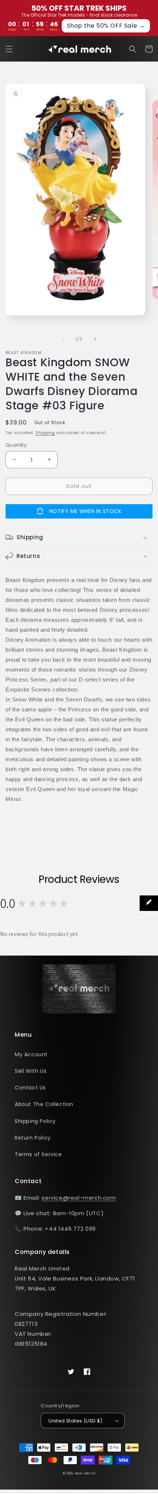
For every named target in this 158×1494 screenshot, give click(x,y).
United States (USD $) (75, 1420)
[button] (9, 49)
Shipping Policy (35, 1121)
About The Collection (44, 1104)
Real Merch (85, 1473)
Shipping (45, 433)
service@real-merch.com (79, 1198)
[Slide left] (63, 339)
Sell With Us (30, 1071)
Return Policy (33, 1137)
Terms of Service (38, 1154)
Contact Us (30, 1087)
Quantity (16, 444)
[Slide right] (95, 339)
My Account (31, 1054)
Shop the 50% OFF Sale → (106, 25)
